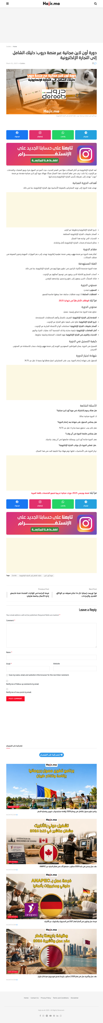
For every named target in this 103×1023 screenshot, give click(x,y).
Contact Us (35, 998)
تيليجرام (86, 136)
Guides (8, 46)
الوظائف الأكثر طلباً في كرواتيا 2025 (74, 301)
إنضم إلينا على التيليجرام (50, 755)
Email (9, 664)
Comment (10, 620)
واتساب (63, 136)
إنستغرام (40, 136)
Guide (14, 575)
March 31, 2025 (12, 63)
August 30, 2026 (11, 814)
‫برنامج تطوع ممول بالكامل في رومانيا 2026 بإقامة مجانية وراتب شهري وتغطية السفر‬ (67, 811)
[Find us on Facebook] (40, 1015)
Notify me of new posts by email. (18, 692)
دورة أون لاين (48, 575)
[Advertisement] (51, 25)
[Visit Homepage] (51, 3)
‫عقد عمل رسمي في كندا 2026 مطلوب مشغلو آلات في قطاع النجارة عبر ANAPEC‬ (68, 866)
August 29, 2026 (11, 869)
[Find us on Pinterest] (54, 1015)
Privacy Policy (46, 998)
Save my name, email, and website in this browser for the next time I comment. (39, 675)
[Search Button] (95, 4)
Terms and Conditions (61, 998)
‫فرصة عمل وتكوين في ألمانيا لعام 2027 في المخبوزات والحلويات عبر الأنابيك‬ (70, 921)
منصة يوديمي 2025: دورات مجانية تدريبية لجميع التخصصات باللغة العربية (60, 493)
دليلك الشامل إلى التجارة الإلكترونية (30, 575)
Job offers (12, 862)
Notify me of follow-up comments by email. (22, 684)
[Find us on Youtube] (50, 1015)
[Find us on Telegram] (47, 1015)
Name (9, 652)
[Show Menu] (7, 4)
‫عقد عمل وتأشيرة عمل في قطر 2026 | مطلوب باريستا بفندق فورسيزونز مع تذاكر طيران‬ (67, 976)
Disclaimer (74, 998)
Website (56, 664)
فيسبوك (17, 136)
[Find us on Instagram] (43, 1015)
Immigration (13, 807)
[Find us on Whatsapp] (61, 1015)
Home (15, 46)
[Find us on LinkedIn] (57, 1015)
